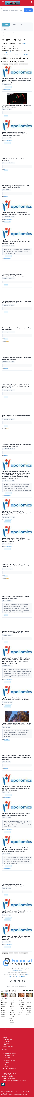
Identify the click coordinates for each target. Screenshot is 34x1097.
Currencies (15, 33)
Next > (25, 64)
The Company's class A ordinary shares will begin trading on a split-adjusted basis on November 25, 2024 (17, 251)
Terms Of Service (20, 976)
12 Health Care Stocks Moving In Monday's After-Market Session (16, 445)
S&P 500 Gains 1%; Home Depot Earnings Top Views (16, 566)
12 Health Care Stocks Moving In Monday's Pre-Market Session (16, 106)
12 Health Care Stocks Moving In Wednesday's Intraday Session (13, 885)
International (23, 33)
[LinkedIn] (19, 981)
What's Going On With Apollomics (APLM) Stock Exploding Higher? (16, 186)
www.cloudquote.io (17, 970)
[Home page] (12, 3)
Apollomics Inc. (8, 86)
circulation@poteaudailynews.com (16, 1080)
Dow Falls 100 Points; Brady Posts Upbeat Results (16, 416)
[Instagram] (23, 981)
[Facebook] (15, 981)
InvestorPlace (6, 739)
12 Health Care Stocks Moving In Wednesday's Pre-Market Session (14, 275)
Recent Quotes (6, 15)
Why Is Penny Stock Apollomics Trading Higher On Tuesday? (15, 597)
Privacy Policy (6, 1093)
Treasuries (5, 35)
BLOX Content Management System (13, 1094)
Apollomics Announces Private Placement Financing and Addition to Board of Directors (16, 937)
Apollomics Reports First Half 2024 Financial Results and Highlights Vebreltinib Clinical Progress (16, 539)
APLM (26, 43)
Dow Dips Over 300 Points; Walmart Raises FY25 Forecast (16, 329)
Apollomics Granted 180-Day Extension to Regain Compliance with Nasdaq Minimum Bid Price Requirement (16, 788)
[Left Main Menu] (3, 1)
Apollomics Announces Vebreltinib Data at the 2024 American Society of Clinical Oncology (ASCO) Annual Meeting (16, 849)
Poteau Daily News (12, 1091)
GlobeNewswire (7, 89)
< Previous (5, 64)
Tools (5, 29)
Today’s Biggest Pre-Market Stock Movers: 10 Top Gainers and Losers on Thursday (16, 724)
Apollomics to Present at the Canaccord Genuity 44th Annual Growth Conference (15, 699)
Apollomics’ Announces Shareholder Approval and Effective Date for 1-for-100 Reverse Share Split (16, 241)
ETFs (22, 24)
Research (26, 54)
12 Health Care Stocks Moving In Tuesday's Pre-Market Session (16, 302)
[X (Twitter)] (11, 981)
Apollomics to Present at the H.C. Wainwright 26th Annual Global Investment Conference (16, 513)
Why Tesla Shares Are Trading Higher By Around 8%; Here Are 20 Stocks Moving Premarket (15, 386)
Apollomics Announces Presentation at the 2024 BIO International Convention (16, 912)
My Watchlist (19, 15)
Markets (6, 24)
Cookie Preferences (24, 1093)
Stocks (14, 24)
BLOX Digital (24, 1094)
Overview (5, 33)
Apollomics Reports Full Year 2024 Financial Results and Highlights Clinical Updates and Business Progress (16, 80)
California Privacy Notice (15, 1093)
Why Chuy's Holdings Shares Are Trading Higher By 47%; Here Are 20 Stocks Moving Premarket (16, 757)
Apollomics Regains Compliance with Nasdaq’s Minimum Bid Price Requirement (16, 213)
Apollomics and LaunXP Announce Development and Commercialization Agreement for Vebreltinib (14, 133)
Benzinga (6, 116)
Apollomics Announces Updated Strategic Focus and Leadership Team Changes (16, 814)
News (10, 33)
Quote (7, 54)
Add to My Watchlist (7, 52)
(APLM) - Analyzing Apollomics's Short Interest (15, 160)
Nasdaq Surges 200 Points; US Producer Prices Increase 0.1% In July (15, 632)
